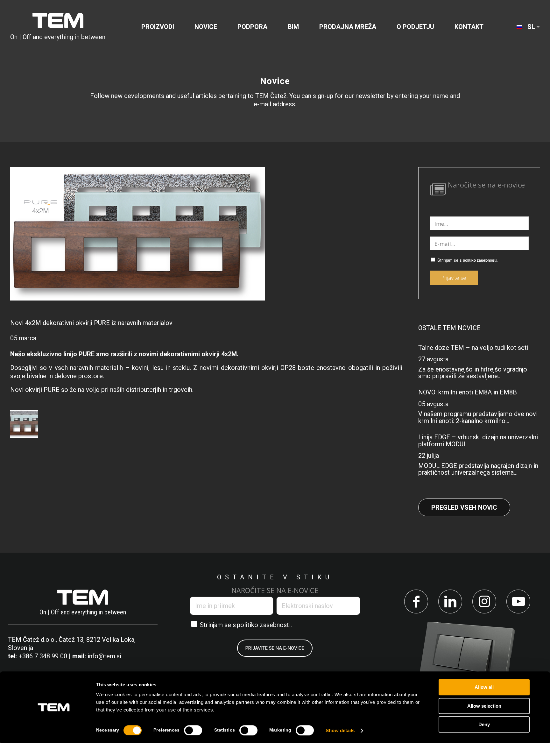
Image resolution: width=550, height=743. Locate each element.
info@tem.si (104, 656)
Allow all (484, 687)
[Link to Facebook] (416, 601)
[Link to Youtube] (518, 601)
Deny (484, 724)
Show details (340, 730)
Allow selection (484, 706)
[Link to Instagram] (484, 601)
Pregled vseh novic (464, 507)
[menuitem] (157, 27)
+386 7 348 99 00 (42, 656)
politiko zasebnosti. (480, 260)
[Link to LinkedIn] (450, 601)
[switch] (193, 730)
